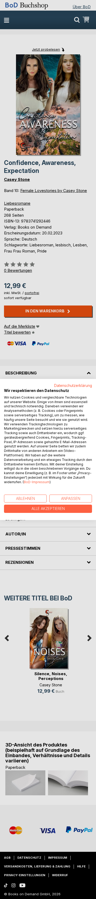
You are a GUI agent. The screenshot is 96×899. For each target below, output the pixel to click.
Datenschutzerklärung (73, 385)
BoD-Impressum (37, 482)
